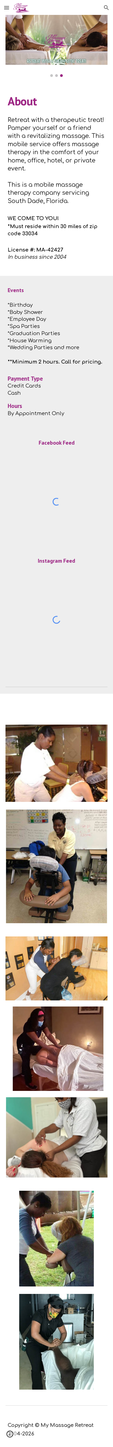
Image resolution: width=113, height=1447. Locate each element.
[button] (6, 7)
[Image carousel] (56, 46)
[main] (56, 101)
